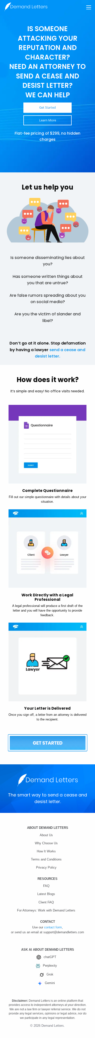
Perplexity (50, 965)
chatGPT (50, 957)
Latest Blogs (46, 894)
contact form (53, 927)
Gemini (50, 983)
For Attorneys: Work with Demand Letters (46, 910)
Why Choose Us (46, 843)
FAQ (46, 886)
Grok (50, 974)
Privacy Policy (46, 867)
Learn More (47, 120)
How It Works (46, 851)
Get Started (47, 107)
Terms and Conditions (46, 859)
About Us (46, 835)
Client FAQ (46, 902)
